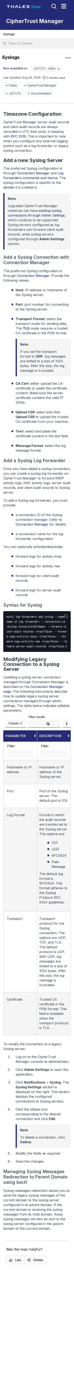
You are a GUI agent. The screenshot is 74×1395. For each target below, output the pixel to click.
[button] (37, 43)
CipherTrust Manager (42, 85)
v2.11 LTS (15, 93)
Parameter (16, 736)
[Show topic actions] (68, 58)
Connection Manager (33, 173)
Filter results (37, 717)
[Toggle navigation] (64, 6)
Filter (11, 746)
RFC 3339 (18, 136)
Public (13, 85)
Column (14, 723)
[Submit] (48, 723)
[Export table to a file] (66, 723)
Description (50, 736)
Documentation (41, 93)
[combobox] (46, 68)
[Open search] (53, 6)
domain (9, 187)
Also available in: (15, 68)
